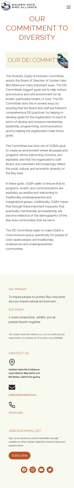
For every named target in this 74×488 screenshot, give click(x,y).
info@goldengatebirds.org (22, 394)
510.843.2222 (16, 412)
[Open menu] (68, 7)
